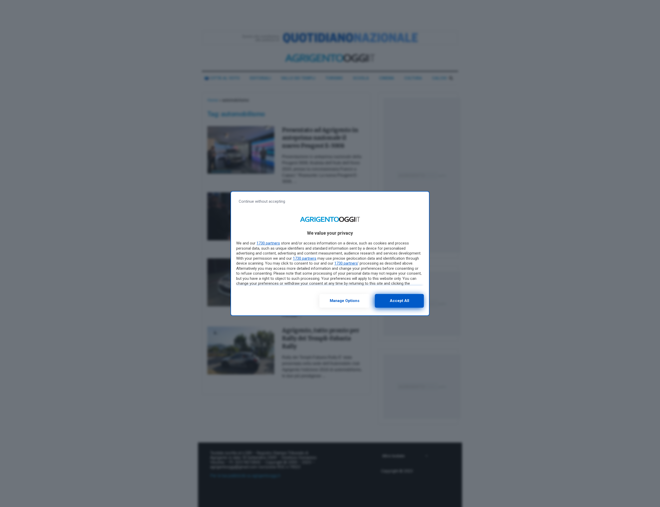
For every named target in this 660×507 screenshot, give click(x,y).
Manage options (344, 300)
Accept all (399, 300)
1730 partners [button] (268, 243)
